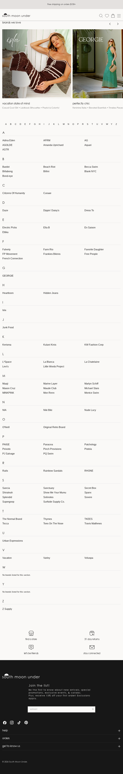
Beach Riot (49, 167)
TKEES (88, 519)
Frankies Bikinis (51, 254)
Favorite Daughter (94, 249)
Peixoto (6, 449)
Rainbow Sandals (52, 470)
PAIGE (6, 444)
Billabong (7, 171)
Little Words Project (53, 366)
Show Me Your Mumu (54, 492)
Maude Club (49, 388)
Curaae (47, 193)
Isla (4, 310)
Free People (91, 254)
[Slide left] (110, 24)
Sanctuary (48, 488)
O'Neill (6, 427)
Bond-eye (7, 176)
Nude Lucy (90, 410)
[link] (36, 71)
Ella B (46, 227)
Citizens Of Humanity (13, 193)
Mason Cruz (8, 388)
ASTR (5, 149)
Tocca (5, 523)
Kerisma (6, 344)
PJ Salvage (8, 453)
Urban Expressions (12, 540)
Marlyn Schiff (91, 383)
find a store (31, 639)
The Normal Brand (12, 519)
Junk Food (8, 327)
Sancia (6, 488)
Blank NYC (90, 171)
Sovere (88, 497)
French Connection (12, 258)
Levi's (5, 366)
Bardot (5, 167)
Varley (46, 558)
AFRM (46, 140)
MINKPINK (8, 393)
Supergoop (8, 501)
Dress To (89, 210)
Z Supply (7, 609)
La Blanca (48, 362)
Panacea (48, 444)
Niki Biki (47, 410)
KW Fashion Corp (94, 344)
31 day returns (91, 639)
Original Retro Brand (54, 427)
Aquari (88, 145)
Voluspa (88, 558)
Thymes (47, 519)
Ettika (5, 232)
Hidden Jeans (50, 293)
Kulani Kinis (49, 344)
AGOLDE (7, 145)
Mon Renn (48, 393)
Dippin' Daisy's (51, 210)
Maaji (5, 383)
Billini (46, 171)
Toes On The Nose (53, 523)
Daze (5, 210)
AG (86, 140)
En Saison (90, 227)
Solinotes (48, 497)
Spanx (87, 492)
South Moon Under (18, 762)
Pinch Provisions (52, 449)
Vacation (7, 558)
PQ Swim (48, 453)
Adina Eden (8, 140)
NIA (4, 410)
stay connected (91, 653)
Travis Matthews (93, 523)
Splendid (7, 497)
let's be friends (31, 653)
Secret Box (90, 488)
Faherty (6, 249)
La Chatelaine (91, 362)
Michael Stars (91, 388)
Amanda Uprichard (53, 145)
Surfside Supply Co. (54, 501)
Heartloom (8, 293)
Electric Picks (9, 227)
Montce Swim (91, 393)
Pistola (88, 449)
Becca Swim (91, 167)
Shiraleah (7, 492)
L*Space (7, 362)
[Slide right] (118, 24)
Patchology (90, 444)
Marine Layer (50, 383)
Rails (5, 470)
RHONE (88, 470)
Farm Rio (48, 249)
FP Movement (9, 254)
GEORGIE (8, 275)
